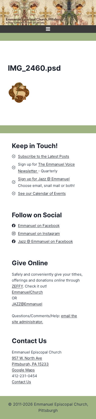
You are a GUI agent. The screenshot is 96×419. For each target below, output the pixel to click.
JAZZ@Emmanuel (27, 304)
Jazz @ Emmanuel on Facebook (45, 241)
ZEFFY (17, 286)
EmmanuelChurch (27, 292)
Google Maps (23, 370)
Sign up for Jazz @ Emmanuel (44, 178)
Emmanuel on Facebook (39, 225)
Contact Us (21, 381)
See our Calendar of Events (42, 193)
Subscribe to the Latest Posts (43, 156)
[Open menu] (48, 29)
